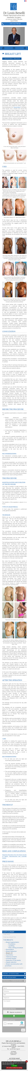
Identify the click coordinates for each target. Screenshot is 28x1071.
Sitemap (13, 1051)
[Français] (25, 1)
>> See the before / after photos (11, 58)
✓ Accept (14, 1065)
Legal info (13, 1053)
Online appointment (9, 977)
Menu (25, 48)
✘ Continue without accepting (14, 1067)
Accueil (3, 48)
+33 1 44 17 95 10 (15, 24)
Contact (14, 48)
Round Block (17, 107)
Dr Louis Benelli (14, 13)
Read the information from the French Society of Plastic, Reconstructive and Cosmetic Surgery (14, 856)
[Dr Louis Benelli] (14, 7)
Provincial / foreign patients (12, 981)
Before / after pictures (11, 973)
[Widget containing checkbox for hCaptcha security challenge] (14, 1023)
